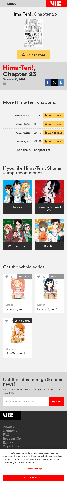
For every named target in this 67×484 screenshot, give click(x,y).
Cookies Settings (33, 468)
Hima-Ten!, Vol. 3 (15, 309)
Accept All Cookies (33, 477)
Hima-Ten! (20, 14)
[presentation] (17, 288)
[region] (33, 466)
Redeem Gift (12, 438)
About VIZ (10, 427)
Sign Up (56, 401)
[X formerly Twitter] (54, 82)
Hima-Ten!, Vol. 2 (47, 309)
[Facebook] (48, 82)
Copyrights (11, 446)
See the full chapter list (33, 150)
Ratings (8, 442)
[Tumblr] (61, 82)
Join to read (36, 55)
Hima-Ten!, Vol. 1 (15, 353)
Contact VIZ (12, 431)
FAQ (6, 435)
